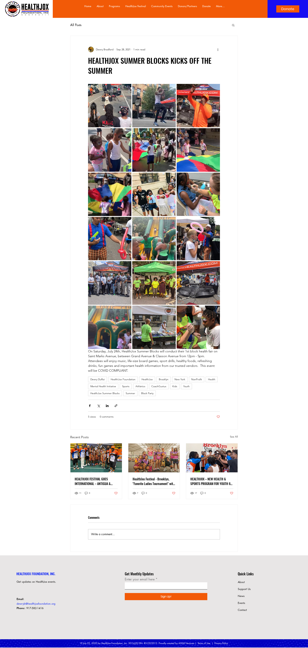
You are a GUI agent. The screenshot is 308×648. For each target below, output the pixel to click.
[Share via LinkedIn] (107, 405)
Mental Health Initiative (103, 386)
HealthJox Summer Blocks (105, 393)
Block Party (147, 393)
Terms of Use (204, 643)
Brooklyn (163, 379)
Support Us (244, 589)
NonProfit (196, 379)
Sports (125, 386)
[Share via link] (116, 405)
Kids (174, 386)
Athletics (140, 386)
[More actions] (218, 49)
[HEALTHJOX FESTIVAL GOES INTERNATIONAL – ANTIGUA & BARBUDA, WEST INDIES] (96, 457)
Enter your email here (140, 579)
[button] (233, 25)
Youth (186, 386)
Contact (242, 610)
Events (241, 603)
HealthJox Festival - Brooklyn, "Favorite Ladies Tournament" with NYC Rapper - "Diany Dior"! (154, 481)
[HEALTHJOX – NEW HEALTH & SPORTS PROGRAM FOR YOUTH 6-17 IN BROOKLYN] (212, 457)
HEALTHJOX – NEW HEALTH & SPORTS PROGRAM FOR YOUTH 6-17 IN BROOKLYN (211, 481)
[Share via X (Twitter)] (98, 405)
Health (211, 379)
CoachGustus (158, 386)
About (241, 582)
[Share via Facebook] (89, 405)
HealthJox (147, 379)
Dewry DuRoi (97, 379)
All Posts (75, 25)
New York (179, 379)
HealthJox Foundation (123, 379)
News (241, 596)
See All (234, 436)
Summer (130, 393)
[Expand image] (109, 105)
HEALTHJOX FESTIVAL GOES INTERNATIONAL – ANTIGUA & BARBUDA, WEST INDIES (93, 481)
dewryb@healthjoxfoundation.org (36, 603)
